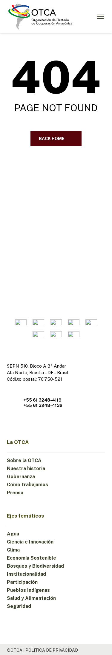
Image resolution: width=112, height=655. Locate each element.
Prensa (15, 492)
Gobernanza (21, 476)
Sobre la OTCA (24, 460)
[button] (100, 17)
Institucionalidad (26, 574)
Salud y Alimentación (31, 598)
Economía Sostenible (31, 558)
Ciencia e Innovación (30, 542)
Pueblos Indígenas (28, 590)
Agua (13, 534)
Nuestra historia (26, 468)
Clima (13, 550)
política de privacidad (51, 650)
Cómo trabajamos (27, 484)
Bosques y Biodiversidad (35, 566)
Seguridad (19, 606)
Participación (22, 582)
